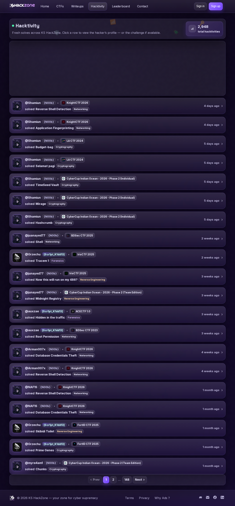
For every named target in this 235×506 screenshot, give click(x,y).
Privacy (144, 498)
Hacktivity (97, 6)
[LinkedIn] (222, 498)
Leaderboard (121, 6)
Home (45, 6)
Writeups (77, 6)
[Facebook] (215, 498)
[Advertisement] (117, 68)
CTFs (60, 6)
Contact (142, 6)
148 (126, 479)
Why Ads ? (162, 498)
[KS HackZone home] (22, 6)
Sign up (215, 6)
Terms (129, 498)
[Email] (208, 498)
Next (140, 480)
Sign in (200, 6)
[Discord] (200, 498)
